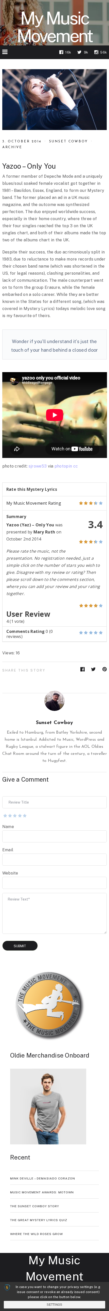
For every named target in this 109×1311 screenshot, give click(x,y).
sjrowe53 (38, 466)
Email (7, 849)
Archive (12, 147)
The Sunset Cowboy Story (34, 1206)
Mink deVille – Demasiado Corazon (42, 1178)
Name (8, 826)
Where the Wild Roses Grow (36, 1234)
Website (10, 873)
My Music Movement (54, 27)
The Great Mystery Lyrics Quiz (38, 1220)
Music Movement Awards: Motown (42, 1192)
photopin (63, 466)
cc (75, 466)
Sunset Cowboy (68, 141)
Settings (54, 1304)
